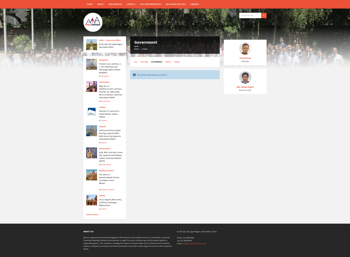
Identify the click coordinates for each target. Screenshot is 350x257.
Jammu (102, 107)
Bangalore (104, 60)
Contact (131, 4)
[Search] (264, 15)
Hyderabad (104, 82)
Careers (194, 4)
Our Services (115, 4)
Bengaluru (105, 76)
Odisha (102, 195)
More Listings (92, 215)
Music (168, 62)
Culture (144, 62)
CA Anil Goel (245, 58)
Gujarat (102, 126)
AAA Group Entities (175, 4)
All (135, 62)
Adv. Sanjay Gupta (245, 87)
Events (145, 49)
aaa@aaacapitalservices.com (194, 243)
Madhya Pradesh (106, 170)
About (100, 4)
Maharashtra (105, 148)
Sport (177, 62)
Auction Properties (150, 4)
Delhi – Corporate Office (110, 40)
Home (89, 4)
